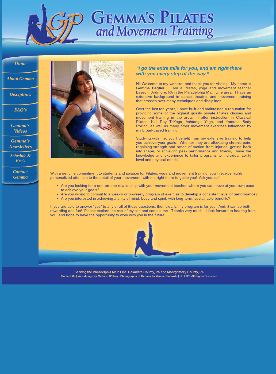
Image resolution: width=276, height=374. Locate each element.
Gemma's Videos (20, 128)
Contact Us (68, 276)
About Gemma (20, 78)
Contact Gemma (20, 174)
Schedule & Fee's (20, 158)
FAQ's (20, 110)
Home (20, 63)
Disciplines (20, 94)
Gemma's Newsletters (20, 143)
